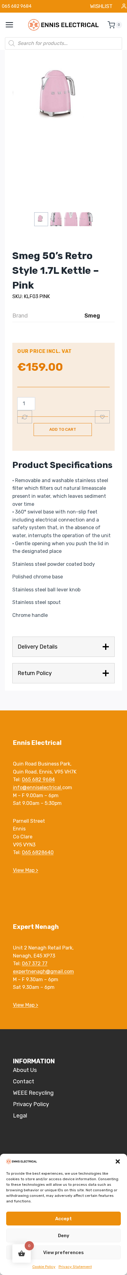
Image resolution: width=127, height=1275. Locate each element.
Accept (63, 1218)
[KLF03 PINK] (63, 99)
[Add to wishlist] (102, 416)
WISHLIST (101, 6)
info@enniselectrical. (37, 787)
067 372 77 (34, 963)
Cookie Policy (43, 1267)
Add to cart (62, 429)
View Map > (25, 870)
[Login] (124, 6)
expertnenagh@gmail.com (43, 971)
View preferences (63, 1252)
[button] (118, 1161)
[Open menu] (12, 25)
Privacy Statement (75, 1267)
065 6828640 (38, 852)
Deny (63, 1235)
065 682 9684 (38, 779)
